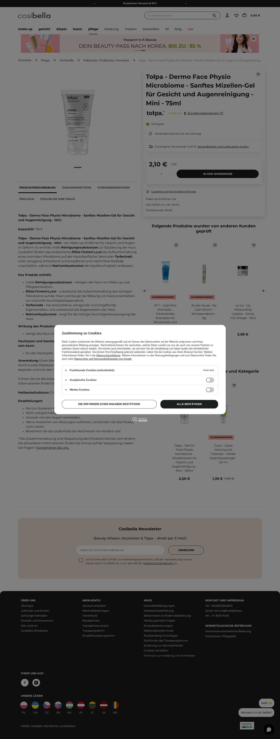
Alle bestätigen (189, 404)
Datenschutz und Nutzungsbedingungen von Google (102, 358)
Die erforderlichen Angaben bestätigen (109, 404)
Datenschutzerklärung (108, 355)
